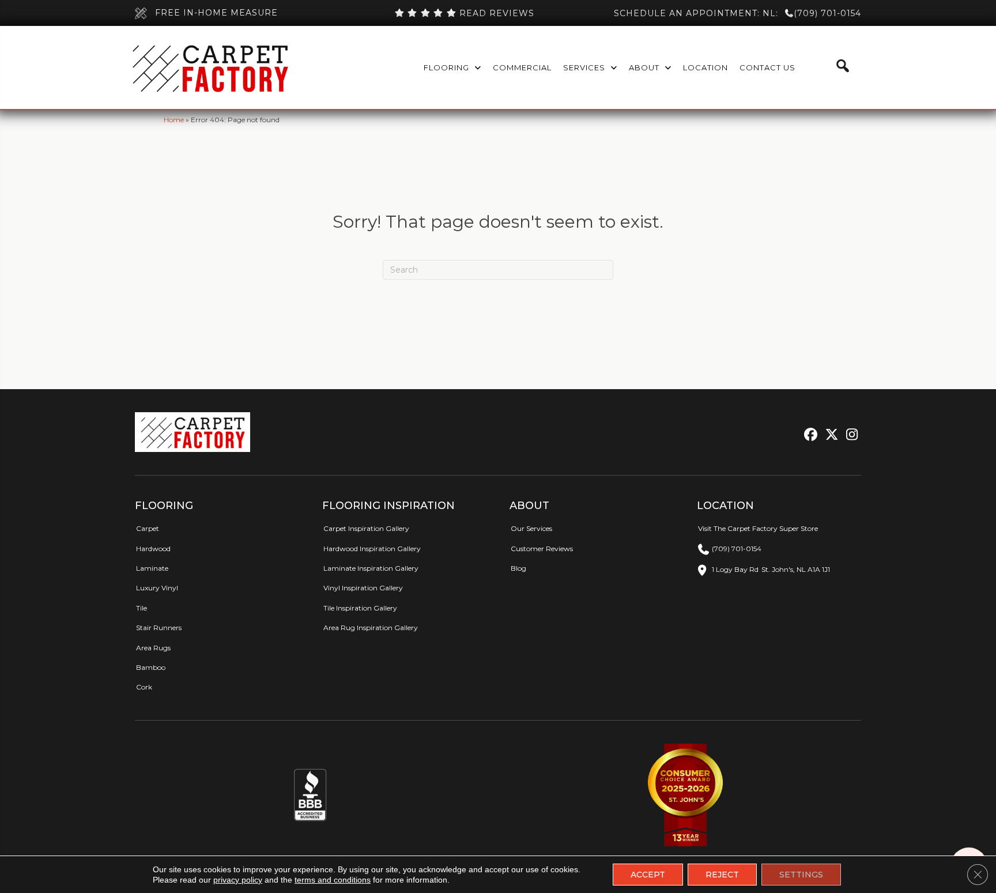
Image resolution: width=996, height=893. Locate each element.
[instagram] (849, 435)
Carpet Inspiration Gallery (366, 528)
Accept (648, 874)
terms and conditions (333, 879)
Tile (141, 608)
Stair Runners (159, 627)
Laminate (152, 568)
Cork (144, 687)
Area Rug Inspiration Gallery (370, 627)
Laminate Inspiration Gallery (370, 568)
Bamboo (150, 667)
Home (174, 119)
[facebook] (809, 435)
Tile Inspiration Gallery (360, 608)
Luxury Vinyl (157, 587)
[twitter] (829, 435)
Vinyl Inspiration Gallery (363, 587)
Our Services (531, 528)
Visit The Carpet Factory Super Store (758, 528)
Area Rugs (153, 647)
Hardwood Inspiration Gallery (372, 548)
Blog (518, 568)
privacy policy (237, 879)
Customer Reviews (542, 548)
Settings (801, 874)
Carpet (147, 528)
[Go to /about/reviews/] (464, 13)
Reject (722, 874)
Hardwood (153, 548)
